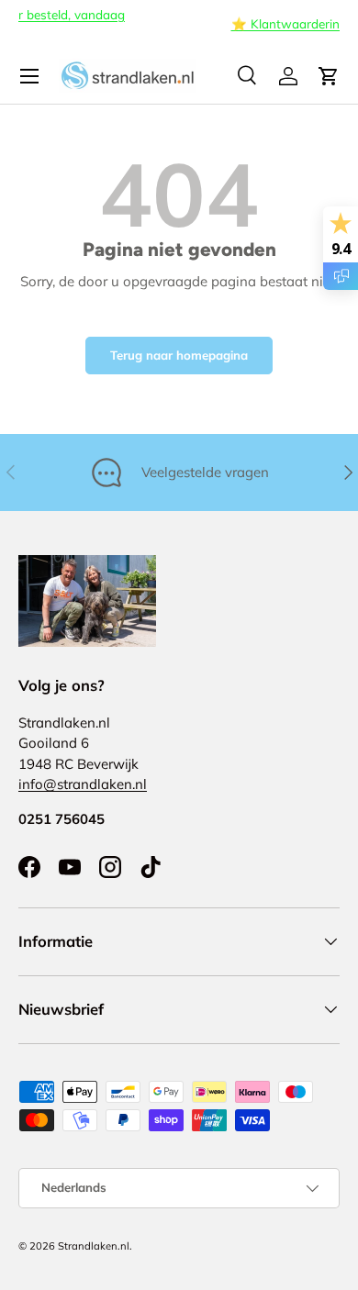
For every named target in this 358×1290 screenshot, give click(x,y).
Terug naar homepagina (179, 355)
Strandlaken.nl (93, 1246)
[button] (328, 76)
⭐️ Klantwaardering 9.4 (184, 23)
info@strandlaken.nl (82, 784)
